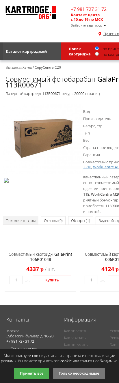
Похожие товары (21, 220)
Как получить (76, 344)
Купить (52, 280)
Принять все (31, 373)
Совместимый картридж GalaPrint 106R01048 (40, 256)
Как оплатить (75, 330)
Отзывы (53, 220)
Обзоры (80, 220)
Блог (114, 344)
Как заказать (75, 337)
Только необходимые (79, 373)
